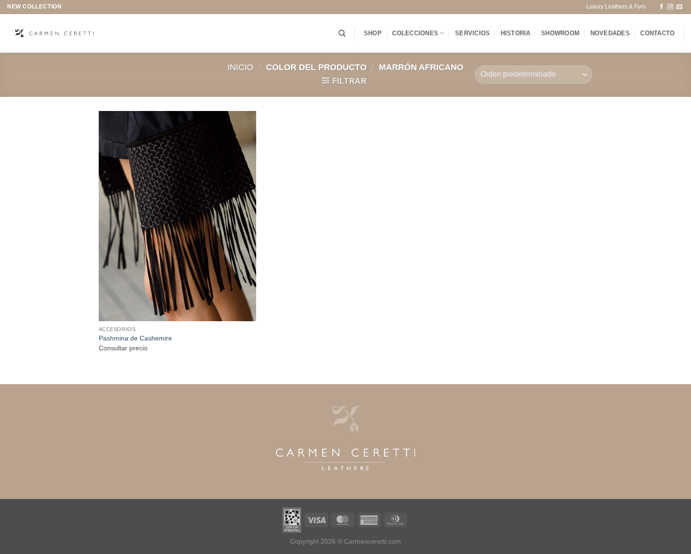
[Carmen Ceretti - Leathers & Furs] (54, 33)
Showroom (560, 33)
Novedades (610, 33)
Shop (373, 33)
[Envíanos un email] (679, 7)
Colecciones (415, 33)
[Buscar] (342, 33)
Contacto (657, 33)
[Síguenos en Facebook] (661, 7)
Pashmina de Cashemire (135, 338)
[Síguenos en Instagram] (670, 7)
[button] (344, 81)
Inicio (240, 67)
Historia (516, 33)
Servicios (472, 33)
